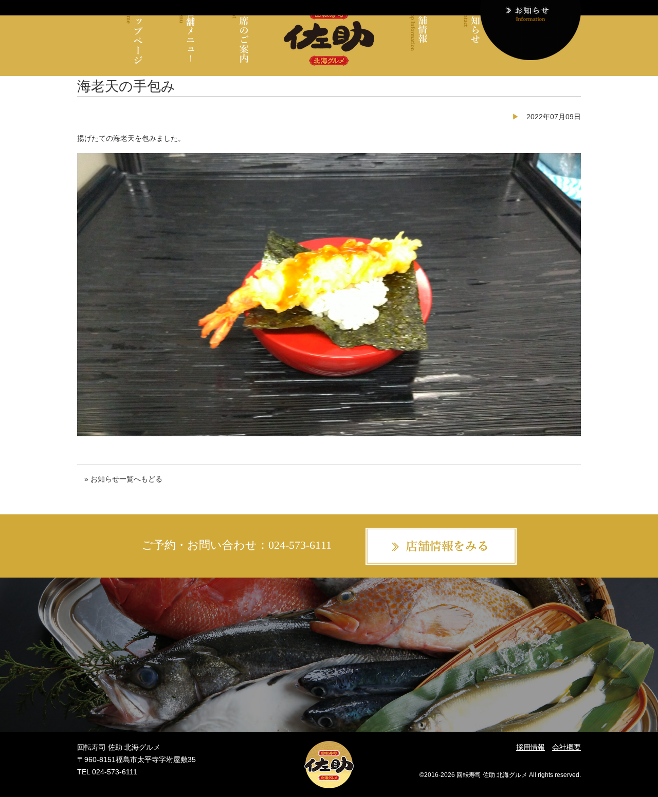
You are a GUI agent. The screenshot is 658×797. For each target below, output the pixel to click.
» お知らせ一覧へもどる (123, 479)
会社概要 (566, 747)
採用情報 (530, 747)
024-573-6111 (300, 545)
